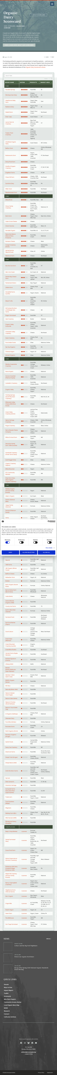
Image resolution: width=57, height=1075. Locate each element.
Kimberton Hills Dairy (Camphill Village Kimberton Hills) (11, 868)
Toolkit (6, 993)
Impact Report (8, 990)
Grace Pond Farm (10, 850)
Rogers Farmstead (10, 315)
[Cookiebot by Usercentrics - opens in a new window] (48, 521)
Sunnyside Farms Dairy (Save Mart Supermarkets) (10, 790)
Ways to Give (8, 987)
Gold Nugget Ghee (10, 460)
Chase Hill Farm (9, 177)
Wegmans (8, 808)
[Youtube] (36, 1043)
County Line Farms (10, 606)
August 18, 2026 (18, 943)
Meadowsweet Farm (11, 192)
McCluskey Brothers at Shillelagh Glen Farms (11, 310)
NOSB (6, 1008)
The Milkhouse (9, 918)
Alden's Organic (9, 496)
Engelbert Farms (10, 172)
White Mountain (10, 469)
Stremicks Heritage (10, 785)
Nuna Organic (9, 371)
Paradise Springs (10, 89)
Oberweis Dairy (9, 718)
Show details (49, 547)
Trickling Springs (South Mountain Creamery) (10, 396)
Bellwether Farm (10, 577)
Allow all (46, 552)
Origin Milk (8, 903)
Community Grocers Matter (12, 1002)
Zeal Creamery (9, 319)
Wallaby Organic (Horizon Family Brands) (10, 490)
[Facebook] (21, 1043)
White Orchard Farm (11, 437)
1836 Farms (8, 564)
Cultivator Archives (10, 1017)
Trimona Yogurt (9, 351)
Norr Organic (9, 896)
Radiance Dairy (9, 107)
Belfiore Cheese (9, 574)
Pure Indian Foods (10, 342)
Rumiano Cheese (10, 241)
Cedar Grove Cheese (11, 221)
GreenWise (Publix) (10, 649)
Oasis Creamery (9, 338)
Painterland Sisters (10, 283)
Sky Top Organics (10, 347)
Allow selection (28, 552)
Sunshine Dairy (9, 183)
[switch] (21, 542)
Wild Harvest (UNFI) (10, 818)
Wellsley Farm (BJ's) (10, 813)
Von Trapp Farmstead (11, 924)
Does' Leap (8, 117)
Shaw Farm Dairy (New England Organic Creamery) (10, 479)
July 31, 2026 (17, 954)
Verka (7, 518)
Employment (50, 1072)
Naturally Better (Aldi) (11, 689)
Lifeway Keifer (9, 664)
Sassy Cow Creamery (11, 747)
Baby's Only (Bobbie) (11, 831)
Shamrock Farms (10, 752)
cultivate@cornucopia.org (28, 1052)
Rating (22, 82)
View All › (48, 938)
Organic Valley (9, 389)
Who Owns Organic (10, 999)
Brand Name (9, 82)
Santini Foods (9, 742)
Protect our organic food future (24, 957)
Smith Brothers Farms (11, 771)
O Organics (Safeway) (11, 714)
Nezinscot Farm (9, 256)
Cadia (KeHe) (9, 596)
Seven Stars (8, 913)
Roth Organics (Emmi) (11, 731)
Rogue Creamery (10, 425)
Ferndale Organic (10, 230)
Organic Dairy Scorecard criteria (35, 67)
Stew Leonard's (9, 781)
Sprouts (7, 778)
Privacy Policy (41, 1072)
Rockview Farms (10, 726)
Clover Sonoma (9, 226)
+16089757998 (28, 1054)
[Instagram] (25, 1043)
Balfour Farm (9, 148)
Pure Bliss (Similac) (10, 722)
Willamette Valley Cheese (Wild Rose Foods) (10, 404)
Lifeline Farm (9, 287)
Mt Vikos (7, 686)
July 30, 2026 (17, 965)
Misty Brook (8, 200)
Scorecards (7, 996)
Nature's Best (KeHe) (11, 698)
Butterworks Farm (10, 155)
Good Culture (9, 631)
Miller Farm (8, 189)
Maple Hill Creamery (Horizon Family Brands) (11, 875)
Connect (6, 1014)
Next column (52, 78)
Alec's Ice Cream (10, 272)
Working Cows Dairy (11, 95)
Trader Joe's (8, 797)
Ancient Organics (10, 355)
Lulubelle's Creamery (11, 383)
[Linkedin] (32, 1043)
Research (7, 1011)
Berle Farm (8, 216)
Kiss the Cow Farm (10, 266)
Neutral (7, 560)
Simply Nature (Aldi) (11, 763)
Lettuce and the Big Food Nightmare (25, 946)
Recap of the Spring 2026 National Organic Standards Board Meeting (31, 968)
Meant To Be (9, 301)
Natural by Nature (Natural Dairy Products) (10, 236)
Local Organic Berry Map (11, 1005)
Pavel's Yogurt (9, 910)
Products (33, 82)
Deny (10, 552)
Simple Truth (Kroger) (11, 757)
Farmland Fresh (9, 617)
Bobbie (7, 581)
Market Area (45, 82)
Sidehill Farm (9, 112)
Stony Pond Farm (10, 162)
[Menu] (52, 4)
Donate (6, 984)
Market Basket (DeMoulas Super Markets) (10, 669)
